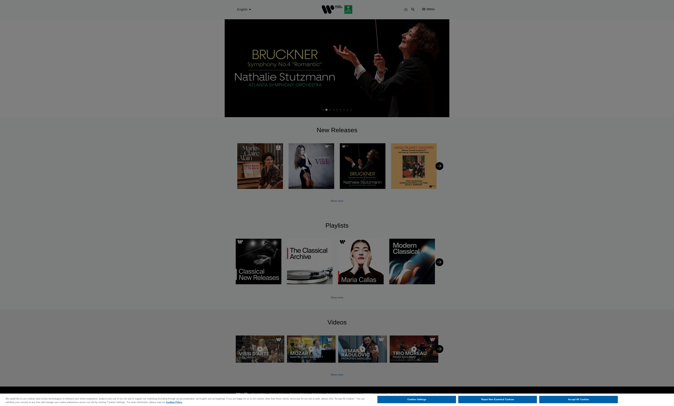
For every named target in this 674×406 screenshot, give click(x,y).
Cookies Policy (174, 402)
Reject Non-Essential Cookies (497, 399)
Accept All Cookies (578, 399)
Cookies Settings (416, 399)
